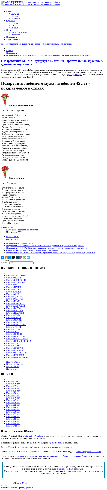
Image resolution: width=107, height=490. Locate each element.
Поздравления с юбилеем (28, 230)
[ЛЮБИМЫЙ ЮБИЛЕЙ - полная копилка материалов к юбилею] (30, 3)
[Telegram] (28, 257)
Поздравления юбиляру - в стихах (21, 243)
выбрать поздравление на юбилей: (16, 44)
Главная (9, 51)
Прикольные (11, 369)
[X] (13, 257)
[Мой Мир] (9, 257)
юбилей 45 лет (12, 236)
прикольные (66, 44)
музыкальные (54, 44)
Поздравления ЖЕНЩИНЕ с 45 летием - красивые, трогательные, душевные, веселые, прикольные (50, 253)
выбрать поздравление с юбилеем (57, 447)
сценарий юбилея (56, 443)
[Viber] (20, 257)
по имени (43, 44)
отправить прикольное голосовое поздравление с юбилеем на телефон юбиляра (52, 456)
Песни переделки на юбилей (88, 452)
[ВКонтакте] (2, 257)
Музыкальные (12, 366)
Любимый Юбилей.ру (33, 436)
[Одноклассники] (6, 257)
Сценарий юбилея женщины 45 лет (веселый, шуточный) (32, 250)
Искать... (5, 263)
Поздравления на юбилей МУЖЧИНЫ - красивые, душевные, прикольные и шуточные (45, 246)
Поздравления (12, 53)
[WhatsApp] (24, 257)
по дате (35, 44)
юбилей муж (11, 239)
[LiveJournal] (17, 257)
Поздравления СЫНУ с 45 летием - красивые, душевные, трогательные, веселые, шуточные (47, 248)
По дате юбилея (13, 362)
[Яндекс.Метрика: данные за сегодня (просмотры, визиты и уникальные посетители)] (21, 483)
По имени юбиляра (14, 364)
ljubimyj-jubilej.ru (74, 74)
